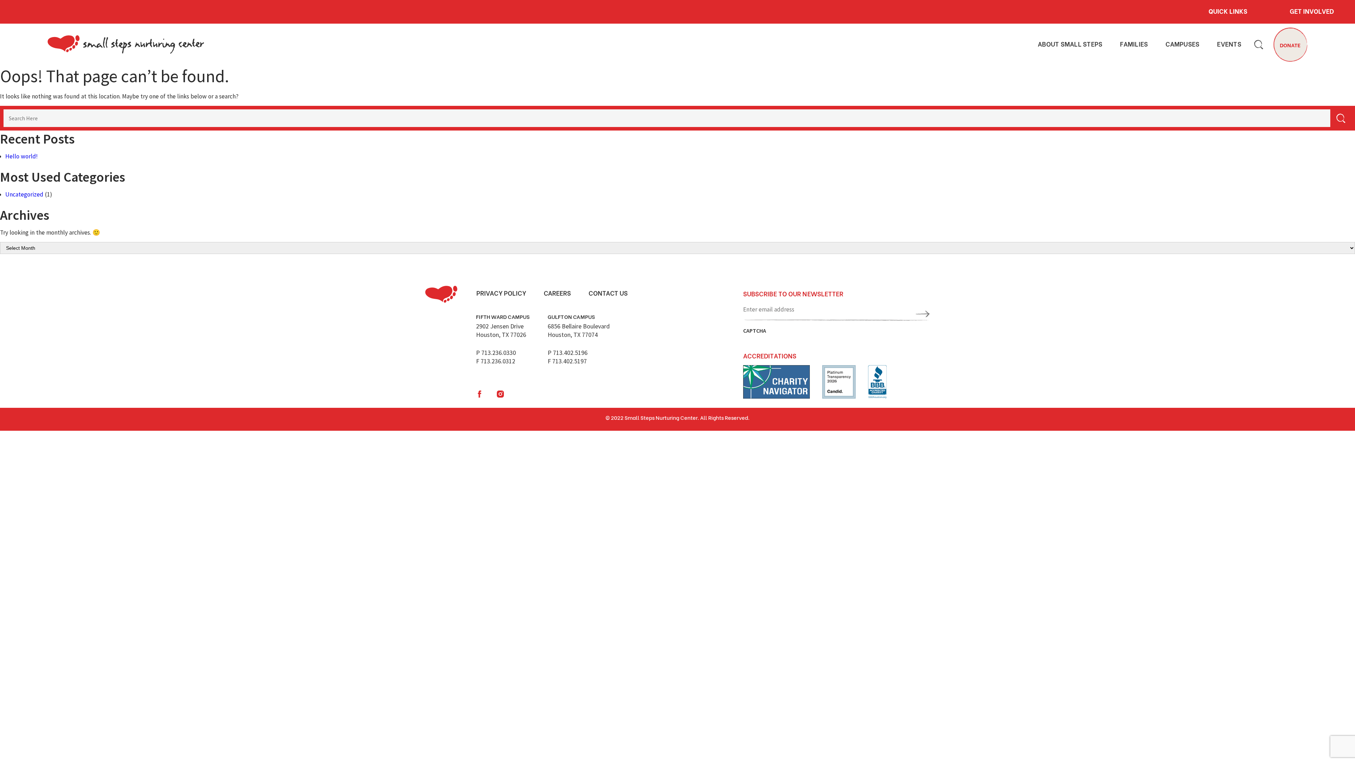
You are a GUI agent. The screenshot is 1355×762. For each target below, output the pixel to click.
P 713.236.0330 (496, 353)
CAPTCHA (754, 330)
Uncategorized (24, 194)
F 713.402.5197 (567, 361)
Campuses (1182, 44)
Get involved (1312, 11)
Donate (1290, 45)
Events (1229, 44)
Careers (557, 292)
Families (1134, 44)
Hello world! (21, 156)
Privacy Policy (501, 292)
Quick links (1228, 11)
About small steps (1070, 44)
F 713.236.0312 (495, 361)
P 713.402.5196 (568, 353)
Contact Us (608, 292)
